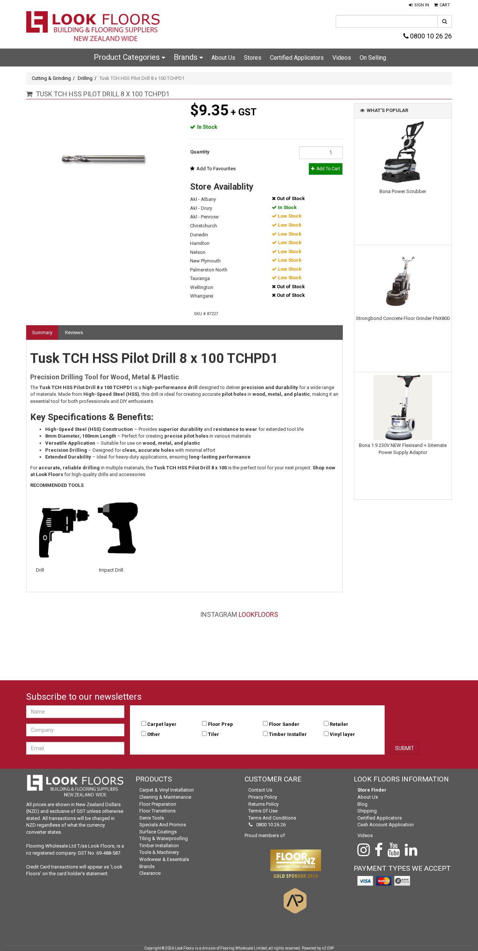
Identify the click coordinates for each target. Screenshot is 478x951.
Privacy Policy (262, 797)
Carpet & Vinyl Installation (166, 790)
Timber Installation (159, 845)
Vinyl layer (342, 734)
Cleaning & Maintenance (165, 797)
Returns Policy (263, 804)
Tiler (213, 734)
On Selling (373, 57)
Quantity (199, 152)
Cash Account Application (385, 824)
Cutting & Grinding (51, 78)
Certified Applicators (297, 57)
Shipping (367, 811)
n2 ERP (328, 948)
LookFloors (258, 614)
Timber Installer (288, 734)
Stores (252, 57)
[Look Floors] (93, 27)
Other (153, 734)
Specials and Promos (162, 824)
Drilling (85, 78)
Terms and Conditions (272, 818)
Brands (186, 57)
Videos (341, 57)
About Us (223, 57)
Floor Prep (220, 724)
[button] (419, 5)
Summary (42, 332)
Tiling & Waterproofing (163, 838)
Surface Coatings (158, 832)
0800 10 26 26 (430, 36)
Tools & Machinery (159, 852)
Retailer (339, 724)
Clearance (150, 873)
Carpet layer (162, 724)
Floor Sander (284, 724)
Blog (362, 804)
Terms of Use (262, 811)
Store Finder (372, 790)
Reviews (74, 332)
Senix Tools (151, 818)
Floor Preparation (157, 804)
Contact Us (260, 790)
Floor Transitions (157, 811)
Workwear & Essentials (164, 859)
